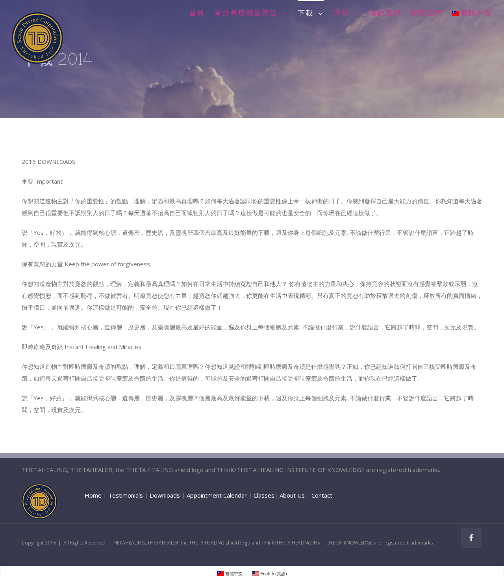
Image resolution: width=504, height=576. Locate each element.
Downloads (165, 495)
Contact (321, 495)
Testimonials (125, 495)
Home (93, 495)
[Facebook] (471, 538)
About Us (292, 495)
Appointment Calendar (217, 495)
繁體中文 (476, 13)
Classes (264, 495)
